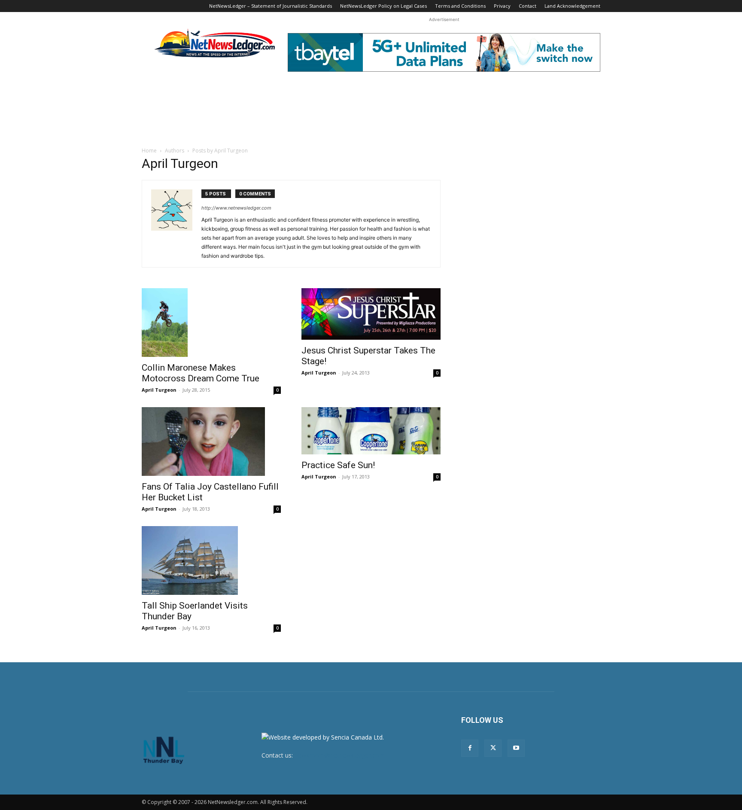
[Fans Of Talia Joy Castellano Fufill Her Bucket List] (211, 441)
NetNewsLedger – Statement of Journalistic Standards (270, 6)
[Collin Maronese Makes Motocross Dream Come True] (211, 322)
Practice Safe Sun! (338, 465)
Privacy (502, 6)
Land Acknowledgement (572, 6)
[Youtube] (516, 748)
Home (149, 150)
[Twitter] (493, 748)
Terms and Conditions (460, 6)
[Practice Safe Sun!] (371, 430)
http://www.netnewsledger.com (236, 208)
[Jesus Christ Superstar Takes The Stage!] (371, 314)
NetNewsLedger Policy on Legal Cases (383, 6)
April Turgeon (159, 390)
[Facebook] (469, 748)
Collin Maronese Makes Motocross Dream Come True (200, 373)
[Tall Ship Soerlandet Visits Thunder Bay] (211, 560)
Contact (527, 6)
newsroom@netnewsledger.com (340, 755)
